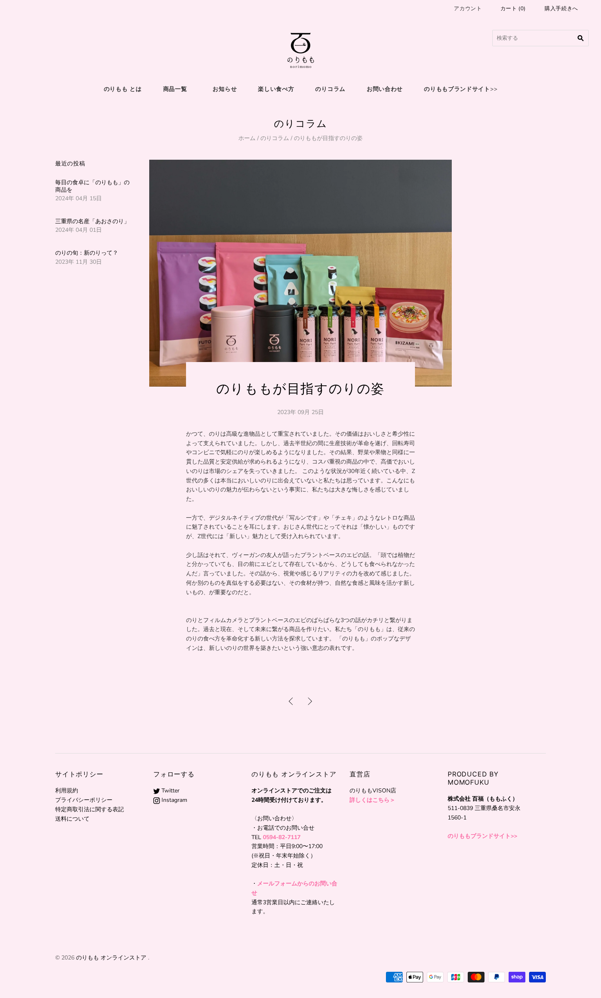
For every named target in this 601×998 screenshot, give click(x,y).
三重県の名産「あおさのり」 (92, 221)
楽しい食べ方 (276, 89)
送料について (72, 819)
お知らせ (225, 89)
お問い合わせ (385, 89)
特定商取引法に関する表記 (89, 809)
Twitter (169, 790)
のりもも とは (123, 89)
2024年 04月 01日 (78, 230)
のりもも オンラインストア (111, 958)
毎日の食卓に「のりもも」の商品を (92, 186)
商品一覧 (175, 89)
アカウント (468, 8)
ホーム (247, 138)
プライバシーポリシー (83, 800)
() (513, 8)
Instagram (173, 800)
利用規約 (66, 790)
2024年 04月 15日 (78, 198)
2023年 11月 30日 (78, 262)
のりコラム (330, 89)
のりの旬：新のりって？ (86, 253)
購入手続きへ (561, 8)
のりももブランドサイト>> (460, 89)
